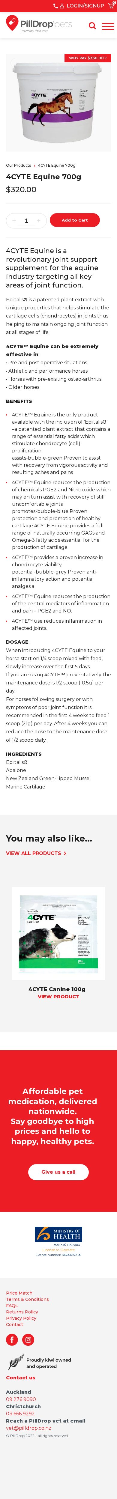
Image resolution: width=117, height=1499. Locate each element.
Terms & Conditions (27, 1299)
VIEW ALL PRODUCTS (34, 853)
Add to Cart (75, 220)
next (12, 963)
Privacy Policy (21, 1318)
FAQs (12, 1305)
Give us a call (58, 1172)
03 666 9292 (20, 1414)
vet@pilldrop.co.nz (28, 1428)
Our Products (18, 165)
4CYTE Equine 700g (57, 165)
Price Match (19, 1293)
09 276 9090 (21, 1399)
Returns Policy (22, 1312)
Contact (14, 1324)
